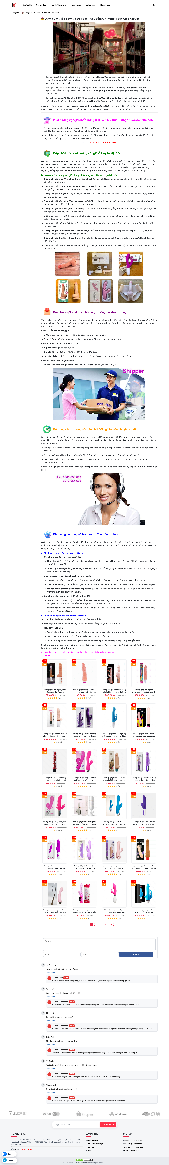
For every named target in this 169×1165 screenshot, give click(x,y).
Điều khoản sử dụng (94, 1140)
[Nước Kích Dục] (13, 5)
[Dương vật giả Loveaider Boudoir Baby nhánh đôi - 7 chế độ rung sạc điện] (114, 805)
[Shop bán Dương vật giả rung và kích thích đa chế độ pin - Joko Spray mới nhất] (144, 893)
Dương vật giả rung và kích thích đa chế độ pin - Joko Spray (144, 912)
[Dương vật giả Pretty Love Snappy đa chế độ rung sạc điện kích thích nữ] (55, 849)
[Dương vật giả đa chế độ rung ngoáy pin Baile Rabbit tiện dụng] (144, 761)
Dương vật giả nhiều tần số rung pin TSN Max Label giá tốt (114, 780)
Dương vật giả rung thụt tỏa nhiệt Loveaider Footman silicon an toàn (55, 692)
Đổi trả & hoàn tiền (131, 1151)
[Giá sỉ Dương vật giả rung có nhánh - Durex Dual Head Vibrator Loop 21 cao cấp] (114, 849)
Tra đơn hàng (108, 1124)
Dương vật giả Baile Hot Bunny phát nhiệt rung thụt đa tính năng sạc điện (114, 692)
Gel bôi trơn (90, 5)
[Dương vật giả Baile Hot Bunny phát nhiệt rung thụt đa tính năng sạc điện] (114, 673)
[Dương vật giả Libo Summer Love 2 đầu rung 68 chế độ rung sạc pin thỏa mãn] (144, 805)
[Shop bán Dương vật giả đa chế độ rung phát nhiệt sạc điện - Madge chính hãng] (55, 717)
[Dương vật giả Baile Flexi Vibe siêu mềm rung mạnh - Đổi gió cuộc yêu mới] (144, 849)
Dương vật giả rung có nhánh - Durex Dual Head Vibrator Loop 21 (114, 868)
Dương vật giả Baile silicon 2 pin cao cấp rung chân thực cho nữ (143, 736)
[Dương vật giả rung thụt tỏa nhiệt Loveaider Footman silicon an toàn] (55, 673)
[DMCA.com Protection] (84, 1160)
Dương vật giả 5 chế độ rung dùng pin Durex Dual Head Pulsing (84, 736)
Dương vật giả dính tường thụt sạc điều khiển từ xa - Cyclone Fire (84, 824)
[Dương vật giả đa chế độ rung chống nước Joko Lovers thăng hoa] (114, 717)
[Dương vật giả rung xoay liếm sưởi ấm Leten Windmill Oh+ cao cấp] (84, 761)
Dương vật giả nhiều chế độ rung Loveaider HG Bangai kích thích (84, 868)
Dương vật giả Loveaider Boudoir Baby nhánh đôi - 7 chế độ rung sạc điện (114, 824)
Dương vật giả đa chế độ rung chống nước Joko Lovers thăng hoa (114, 736)
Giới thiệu (90, 1147)
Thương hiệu (105, 5)
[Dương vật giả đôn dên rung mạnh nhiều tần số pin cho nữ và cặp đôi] (55, 761)
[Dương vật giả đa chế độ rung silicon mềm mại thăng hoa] (114, 893)
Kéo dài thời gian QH (59, 5)
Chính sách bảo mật (95, 1144)
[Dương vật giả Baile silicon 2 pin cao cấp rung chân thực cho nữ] (144, 717)
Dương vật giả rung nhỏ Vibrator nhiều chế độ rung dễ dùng (144, 692)
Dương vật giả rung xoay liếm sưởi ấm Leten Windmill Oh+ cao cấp (84, 780)
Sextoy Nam (41, 5)
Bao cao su (76, 5)
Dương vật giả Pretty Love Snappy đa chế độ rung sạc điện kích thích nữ (55, 868)
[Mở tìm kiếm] (155, 5)
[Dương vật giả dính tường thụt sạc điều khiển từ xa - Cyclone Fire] (84, 805)
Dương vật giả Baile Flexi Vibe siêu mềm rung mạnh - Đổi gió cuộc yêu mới (144, 868)
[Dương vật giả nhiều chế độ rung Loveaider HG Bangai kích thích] (84, 849)
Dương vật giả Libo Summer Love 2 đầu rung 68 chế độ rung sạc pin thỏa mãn (144, 824)
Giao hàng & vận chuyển (133, 1140)
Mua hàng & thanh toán (133, 1144)
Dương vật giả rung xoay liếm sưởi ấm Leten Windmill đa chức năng (55, 824)
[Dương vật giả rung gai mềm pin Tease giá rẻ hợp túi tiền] (84, 893)
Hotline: (22, 1149)
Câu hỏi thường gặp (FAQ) (134, 1147)
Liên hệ (89, 1151)
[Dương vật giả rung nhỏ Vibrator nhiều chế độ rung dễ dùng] (144, 673)
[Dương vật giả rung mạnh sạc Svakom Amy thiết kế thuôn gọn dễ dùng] (55, 893)
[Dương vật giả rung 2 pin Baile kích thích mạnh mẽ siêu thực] (84, 673)
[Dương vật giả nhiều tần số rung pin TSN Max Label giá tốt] (114, 761)
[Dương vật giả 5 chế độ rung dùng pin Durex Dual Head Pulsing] (84, 717)
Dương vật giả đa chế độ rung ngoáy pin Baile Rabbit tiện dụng (144, 780)
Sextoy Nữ (27, 5)
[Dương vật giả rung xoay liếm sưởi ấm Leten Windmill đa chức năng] (55, 805)
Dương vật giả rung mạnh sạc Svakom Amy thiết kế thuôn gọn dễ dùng (54, 912)
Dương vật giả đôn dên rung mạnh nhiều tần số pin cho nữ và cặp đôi (55, 780)
